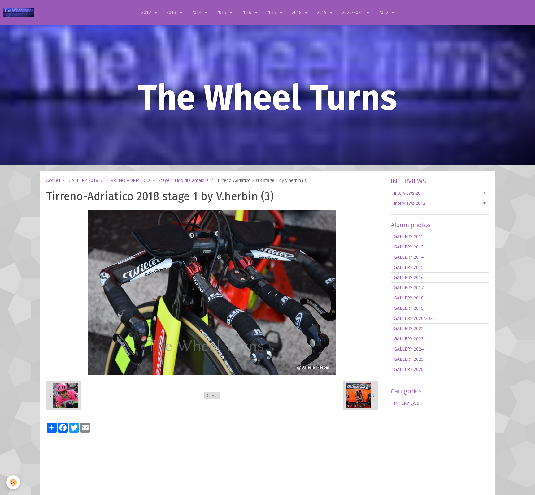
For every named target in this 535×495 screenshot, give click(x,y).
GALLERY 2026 (409, 369)
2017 (272, 12)
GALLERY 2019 (409, 308)
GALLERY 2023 (409, 339)
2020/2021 (353, 12)
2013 (171, 12)
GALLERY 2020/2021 (414, 318)
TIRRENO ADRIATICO (128, 180)
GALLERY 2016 (409, 277)
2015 (222, 12)
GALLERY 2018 (83, 180)
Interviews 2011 (409, 193)
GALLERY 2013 (409, 247)
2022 (383, 12)
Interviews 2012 (409, 203)
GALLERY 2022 (409, 328)
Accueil (53, 180)
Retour (212, 395)
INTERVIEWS (406, 403)
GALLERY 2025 (409, 359)
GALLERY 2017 (409, 288)
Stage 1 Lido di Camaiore (183, 180)
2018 (297, 12)
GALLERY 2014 (409, 257)
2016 (247, 12)
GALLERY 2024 (409, 349)
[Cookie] (13, 482)
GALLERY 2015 (409, 267)
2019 (322, 12)
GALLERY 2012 (409, 236)
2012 (146, 12)
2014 (196, 12)
